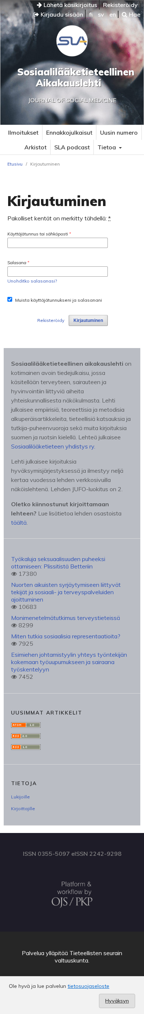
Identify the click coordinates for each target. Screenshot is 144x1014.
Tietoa (107, 147)
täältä (19, 522)
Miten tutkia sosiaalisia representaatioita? (65, 636)
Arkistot (35, 147)
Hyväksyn (117, 1000)
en (112, 14)
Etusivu (15, 164)
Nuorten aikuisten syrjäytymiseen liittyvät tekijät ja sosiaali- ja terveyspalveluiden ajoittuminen (66, 592)
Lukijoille (20, 796)
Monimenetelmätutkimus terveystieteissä (65, 617)
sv (101, 14)
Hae (133, 14)
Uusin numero (119, 132)
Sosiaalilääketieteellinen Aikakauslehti (75, 77)
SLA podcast (72, 147)
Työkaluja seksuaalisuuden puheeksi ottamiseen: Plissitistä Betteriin (58, 562)
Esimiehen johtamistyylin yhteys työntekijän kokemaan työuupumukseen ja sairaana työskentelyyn (69, 662)
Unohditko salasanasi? (32, 281)
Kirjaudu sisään (61, 14)
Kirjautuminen (88, 320)
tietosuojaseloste (88, 986)
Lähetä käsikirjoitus (69, 4)
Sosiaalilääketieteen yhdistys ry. (53, 446)
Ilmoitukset (23, 132)
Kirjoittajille (23, 808)
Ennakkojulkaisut (69, 132)
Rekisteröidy (120, 4)
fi (91, 14)
